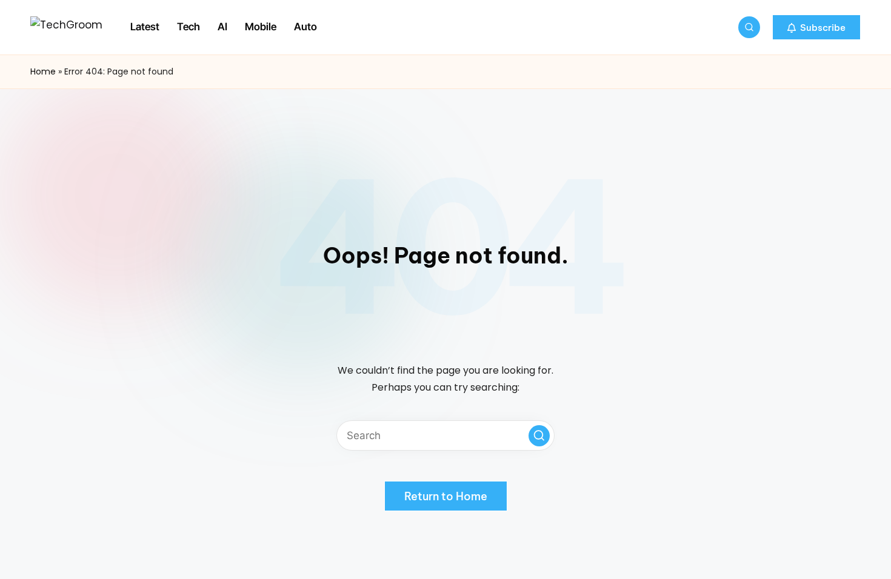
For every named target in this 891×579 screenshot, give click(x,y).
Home (43, 71)
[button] (816, 27)
